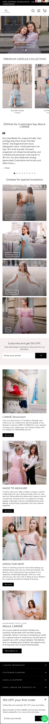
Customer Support (14, 672)
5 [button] (24, 173)
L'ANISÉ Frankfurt (14, 665)
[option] (24, 35)
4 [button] (22, 173)
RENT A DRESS (25, 425)
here (37, 712)
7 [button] (29, 173)
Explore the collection (24, 45)
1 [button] (23, 50)
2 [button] (26, 50)
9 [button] (34, 173)
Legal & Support (13, 680)
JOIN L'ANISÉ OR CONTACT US (19, 687)
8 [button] (32, 173)
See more (8, 435)
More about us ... (12, 651)
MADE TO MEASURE (15, 430)
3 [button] (19, 173)
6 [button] (27, 173)
